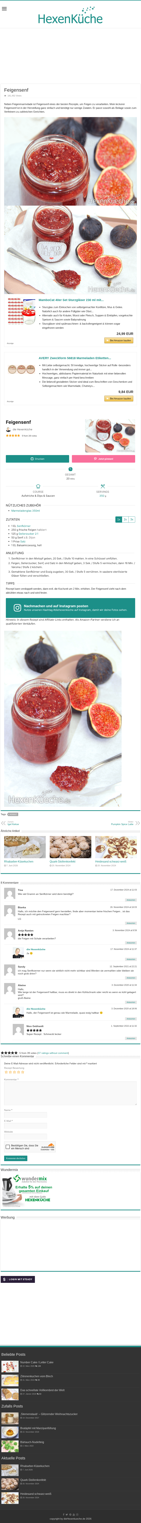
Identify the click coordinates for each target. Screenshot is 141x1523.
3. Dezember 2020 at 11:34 (124, 985)
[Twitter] (66, 1515)
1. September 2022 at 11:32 (124, 1026)
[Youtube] (73, 1515)
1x (118, 519)
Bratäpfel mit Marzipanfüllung (38, 1428)
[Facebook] (64, 1515)
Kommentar (11, 1079)
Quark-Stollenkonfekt (62, 861)
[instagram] (77, 1515)
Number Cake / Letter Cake (36, 1362)
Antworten (131, 900)
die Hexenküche (35, 949)
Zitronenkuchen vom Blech (36, 1376)
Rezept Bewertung (14, 1068)
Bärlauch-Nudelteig (32, 1442)
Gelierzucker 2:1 (28, 533)
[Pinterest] (70, 1515)
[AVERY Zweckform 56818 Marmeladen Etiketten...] (21, 369)
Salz (22, 541)
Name (8, 1110)
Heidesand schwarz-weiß (110, 861)
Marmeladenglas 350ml (25, 510)
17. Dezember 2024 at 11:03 (123, 890)
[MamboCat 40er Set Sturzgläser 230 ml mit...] (21, 311)
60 (40, 1394)
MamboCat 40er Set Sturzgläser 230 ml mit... (71, 300)
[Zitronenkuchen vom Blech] (10, 1380)
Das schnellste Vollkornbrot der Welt (42, 1390)
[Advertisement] (70, 56)
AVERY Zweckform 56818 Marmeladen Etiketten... (75, 358)
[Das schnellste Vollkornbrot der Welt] (10, 1394)
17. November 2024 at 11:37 (123, 949)
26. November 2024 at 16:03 (123, 907)
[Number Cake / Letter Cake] (10, 1366)
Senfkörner (24, 526)
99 (39, 1380)
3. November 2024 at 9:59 (125, 930)
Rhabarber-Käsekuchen (18, 861)
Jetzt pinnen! (105, 458)
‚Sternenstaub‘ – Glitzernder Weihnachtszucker (49, 1414)
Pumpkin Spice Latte (122, 823)
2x (125, 519)
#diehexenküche (63, 610)
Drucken (39, 458)
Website (8, 1131)
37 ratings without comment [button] (53, 1053)
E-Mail (8, 1121)
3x (131, 519)
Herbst (13, 814)
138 (39, 1366)
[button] (7, 435)
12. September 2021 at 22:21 (123, 966)
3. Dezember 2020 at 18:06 (124, 1008)
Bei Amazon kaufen (120, 340)
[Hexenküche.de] (70, 14)
